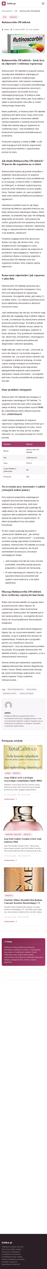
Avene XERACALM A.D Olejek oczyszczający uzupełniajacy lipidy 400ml (23, 779)
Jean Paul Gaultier (13, 834)
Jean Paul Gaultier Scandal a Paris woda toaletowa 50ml (22, 840)
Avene (7, 773)
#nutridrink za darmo (9, 693)
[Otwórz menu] (43, 3)
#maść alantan (31, 689)
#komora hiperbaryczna (15, 689)
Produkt (13, 17)
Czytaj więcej (9, 799)
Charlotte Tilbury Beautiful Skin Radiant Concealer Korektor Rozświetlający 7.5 (23, 901)
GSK (4, 17)
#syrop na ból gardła (26, 693)
